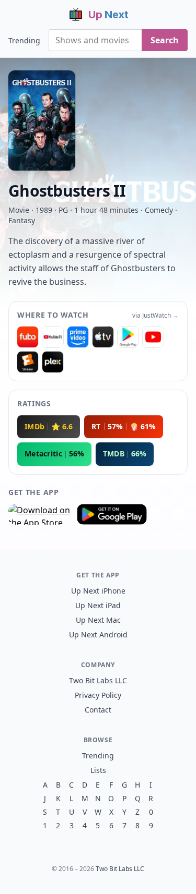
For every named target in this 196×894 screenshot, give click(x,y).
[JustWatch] (27, 337)
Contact (98, 710)
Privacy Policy (98, 695)
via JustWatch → (155, 315)
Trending (24, 40)
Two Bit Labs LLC (98, 680)
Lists (98, 770)
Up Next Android (98, 634)
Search (165, 40)
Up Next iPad (98, 605)
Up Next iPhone (98, 591)
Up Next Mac (98, 620)
